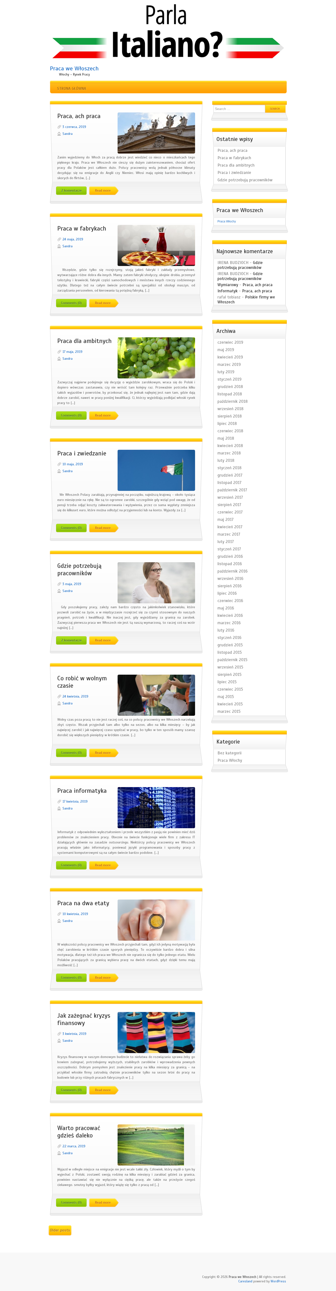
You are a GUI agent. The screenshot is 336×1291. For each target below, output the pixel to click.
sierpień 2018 (229, 416)
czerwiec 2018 (230, 431)
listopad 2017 (229, 482)
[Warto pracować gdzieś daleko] (156, 1145)
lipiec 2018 (227, 423)
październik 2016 (232, 571)
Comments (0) (71, 303)
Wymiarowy (227, 284)
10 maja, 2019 (72, 464)
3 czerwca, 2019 (74, 127)
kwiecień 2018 (230, 445)
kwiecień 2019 (230, 357)
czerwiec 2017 (230, 512)
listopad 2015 (229, 652)
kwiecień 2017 (230, 527)
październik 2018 (232, 401)
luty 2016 (225, 630)
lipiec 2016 (227, 593)
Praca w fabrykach (81, 228)
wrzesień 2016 (230, 578)
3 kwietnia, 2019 (74, 1034)
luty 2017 (225, 541)
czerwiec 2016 (230, 600)
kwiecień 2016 (230, 615)
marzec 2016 (229, 623)
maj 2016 (225, 608)
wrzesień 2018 (230, 408)
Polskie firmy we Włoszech (246, 300)
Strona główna (71, 88)
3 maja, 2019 (71, 584)
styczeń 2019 (229, 379)
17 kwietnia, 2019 (75, 801)
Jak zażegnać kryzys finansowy (83, 1019)
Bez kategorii (229, 753)
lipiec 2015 (227, 682)
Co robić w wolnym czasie (82, 682)
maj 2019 (225, 349)
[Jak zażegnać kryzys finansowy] (156, 1032)
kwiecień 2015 (230, 704)
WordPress (278, 1281)
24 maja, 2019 (72, 239)
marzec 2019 (229, 364)
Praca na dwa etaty (83, 903)
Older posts (60, 1230)
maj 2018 (225, 438)
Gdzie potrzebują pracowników (79, 569)
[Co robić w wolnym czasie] (156, 695)
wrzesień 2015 (230, 667)
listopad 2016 (229, 563)
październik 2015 (232, 659)
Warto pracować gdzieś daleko (78, 1131)
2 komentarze (71, 190)
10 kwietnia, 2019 (75, 914)
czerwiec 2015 (230, 689)
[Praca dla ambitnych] (156, 357)
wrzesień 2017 (230, 497)
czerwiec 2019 (230, 342)
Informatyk (227, 291)
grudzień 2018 (230, 386)
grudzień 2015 (230, 645)
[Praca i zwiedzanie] (156, 470)
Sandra (67, 134)
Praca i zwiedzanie (81, 453)
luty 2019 (225, 372)
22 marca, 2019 (73, 1146)
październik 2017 (232, 490)
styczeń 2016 (229, 637)
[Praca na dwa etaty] (156, 920)
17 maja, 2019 (72, 352)
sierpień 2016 (229, 586)
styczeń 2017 (229, 549)
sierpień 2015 (229, 674)
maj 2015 (225, 696)
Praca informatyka (82, 790)
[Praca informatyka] (156, 807)
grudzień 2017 (230, 475)
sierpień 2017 (229, 504)
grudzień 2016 (230, 556)
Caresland (245, 1281)
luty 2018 (225, 460)
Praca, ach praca (79, 116)
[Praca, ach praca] (156, 133)
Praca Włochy (226, 221)
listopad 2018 (229, 394)
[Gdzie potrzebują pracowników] (156, 582)
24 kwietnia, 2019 (75, 696)
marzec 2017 (228, 534)
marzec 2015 (229, 711)
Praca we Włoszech (74, 68)
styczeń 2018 (229, 468)
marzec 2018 (229, 453)
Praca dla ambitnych (84, 341)
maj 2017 (225, 519)
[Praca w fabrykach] (156, 245)
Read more (103, 190)
